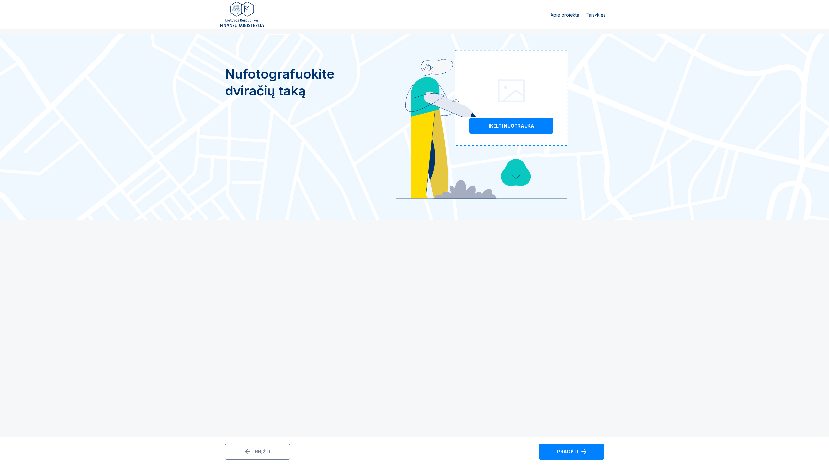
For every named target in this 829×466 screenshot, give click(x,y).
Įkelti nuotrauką (511, 125)
